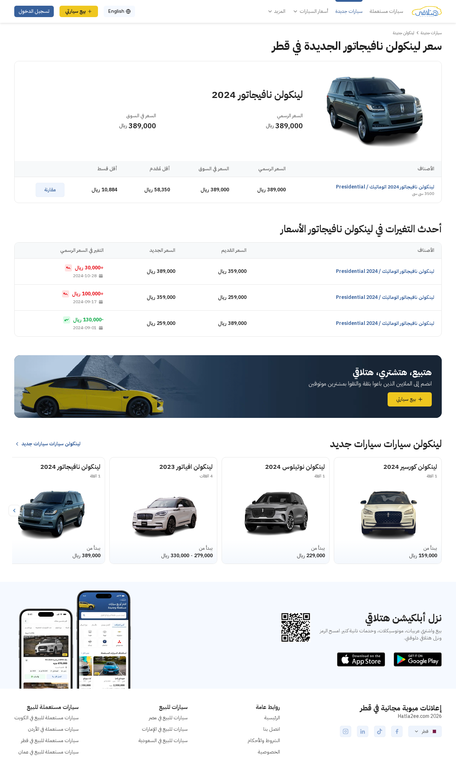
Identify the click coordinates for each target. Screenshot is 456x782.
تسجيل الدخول (34, 11)
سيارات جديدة (349, 11)
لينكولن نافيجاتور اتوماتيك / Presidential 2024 (385, 271)
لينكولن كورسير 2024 (410, 466)
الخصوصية (269, 752)
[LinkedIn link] (362, 731)
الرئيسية (272, 717)
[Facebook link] (397, 731)
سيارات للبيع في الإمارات (165, 729)
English (116, 11)
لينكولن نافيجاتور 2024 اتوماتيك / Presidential (385, 187)
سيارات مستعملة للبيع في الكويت (46, 717)
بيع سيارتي (75, 11)
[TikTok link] (379, 731)
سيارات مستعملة (386, 11)
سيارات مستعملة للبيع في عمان (48, 752)
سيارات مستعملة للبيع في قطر (50, 740)
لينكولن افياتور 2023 (186, 466)
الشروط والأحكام (264, 740)
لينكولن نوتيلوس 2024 (295, 466)
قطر (425, 731)
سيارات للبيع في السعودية (163, 740)
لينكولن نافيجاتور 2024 (70, 466)
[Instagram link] (345, 731)
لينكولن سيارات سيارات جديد (51, 443)
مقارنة (50, 189)
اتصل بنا (271, 729)
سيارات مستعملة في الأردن (53, 729)
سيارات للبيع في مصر (168, 717)
